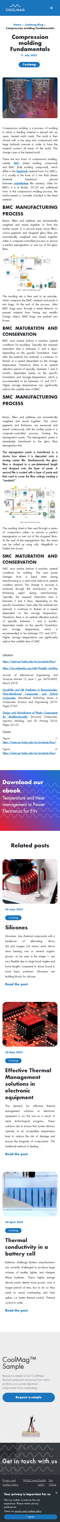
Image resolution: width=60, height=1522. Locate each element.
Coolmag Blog (34, 25)
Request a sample (29, 1397)
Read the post (16, 984)
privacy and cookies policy (28, 1511)
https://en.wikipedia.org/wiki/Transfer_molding (29, 668)
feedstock (22, 171)
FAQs (26, 1480)
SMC (16, 163)
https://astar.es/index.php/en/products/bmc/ (29, 661)
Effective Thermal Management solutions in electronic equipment (28, 1084)
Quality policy (42, 1482)
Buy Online (52, 1482)
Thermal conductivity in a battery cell (26, 1247)
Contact (34, 1480)
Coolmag (29, 64)
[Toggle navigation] (51, 8)
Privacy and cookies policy (10, 1482)
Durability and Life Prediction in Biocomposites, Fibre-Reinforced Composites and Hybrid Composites (30, 694)
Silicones (16, 927)
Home (17, 25)
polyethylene (21, 183)
